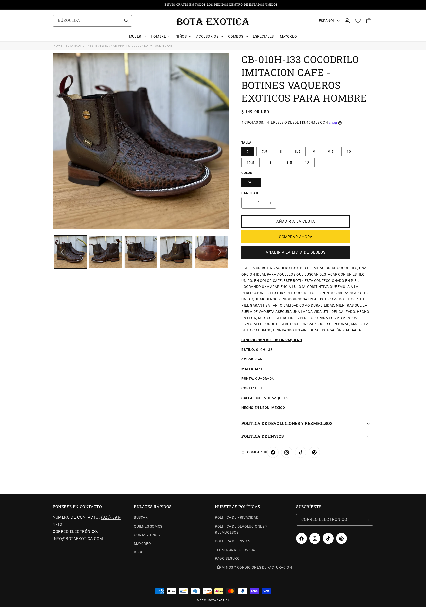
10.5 (250, 163)
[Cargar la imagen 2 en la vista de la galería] (105, 252)
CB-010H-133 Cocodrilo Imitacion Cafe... (144, 45)
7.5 (264, 152)
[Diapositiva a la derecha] (219, 252)
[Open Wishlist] (358, 20)
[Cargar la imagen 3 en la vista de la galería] (140, 252)
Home (58, 45)
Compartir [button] (257, 452)
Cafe (251, 182)
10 (349, 152)
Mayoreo (142, 544)
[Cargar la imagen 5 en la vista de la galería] (211, 252)
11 (269, 163)
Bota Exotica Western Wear (88, 45)
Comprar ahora (296, 237)
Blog (138, 552)
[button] (137, 36)
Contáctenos (147, 535)
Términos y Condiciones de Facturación (253, 567)
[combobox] (92, 20)
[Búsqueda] (126, 20)
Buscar (141, 518)
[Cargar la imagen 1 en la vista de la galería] (70, 252)
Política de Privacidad (236, 518)
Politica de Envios (232, 541)
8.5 (298, 152)
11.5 (288, 163)
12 (307, 163)
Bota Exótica (218, 600)
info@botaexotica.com (78, 538)
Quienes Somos (148, 526)
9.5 (331, 152)
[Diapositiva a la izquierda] (61, 252)
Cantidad (249, 193)
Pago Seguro (227, 559)
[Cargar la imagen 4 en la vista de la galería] (176, 252)
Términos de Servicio (235, 550)
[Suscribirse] (367, 520)
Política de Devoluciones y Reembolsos (241, 529)
